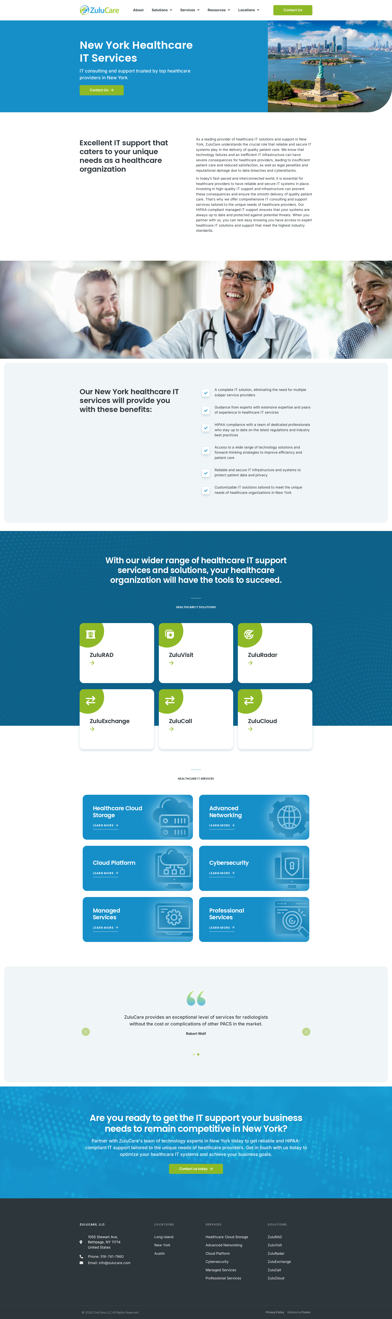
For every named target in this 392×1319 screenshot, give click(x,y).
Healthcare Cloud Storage (117, 811)
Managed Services (106, 914)
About (138, 10)
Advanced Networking (225, 811)
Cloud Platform (114, 863)
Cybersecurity (229, 863)
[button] (86, 1032)
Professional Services (226, 914)
